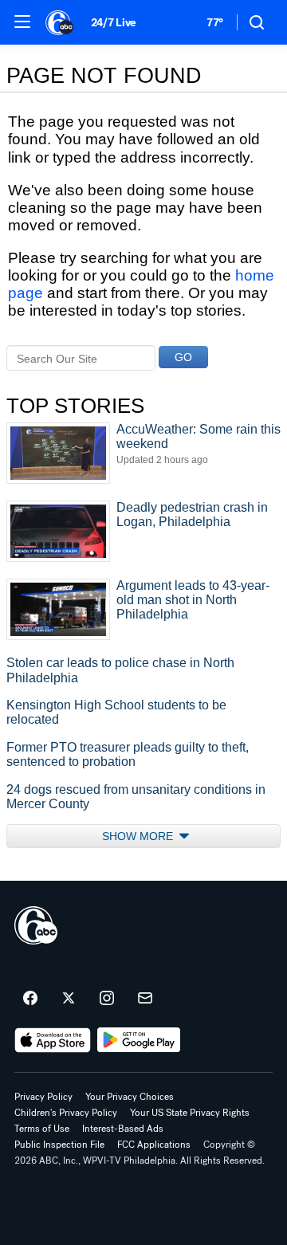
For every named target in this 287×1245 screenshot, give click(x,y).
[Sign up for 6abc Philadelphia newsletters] (145, 999)
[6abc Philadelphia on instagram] (107, 999)
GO (183, 357)
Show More (139, 836)
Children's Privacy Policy (65, 1112)
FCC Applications (154, 1144)
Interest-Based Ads (122, 1128)
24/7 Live (113, 22)
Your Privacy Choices (129, 1097)
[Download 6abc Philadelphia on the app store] (52, 1040)
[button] (22, 21)
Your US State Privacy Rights (190, 1112)
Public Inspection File (59, 1144)
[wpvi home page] (35, 925)
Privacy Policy (43, 1097)
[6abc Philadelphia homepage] (60, 22)
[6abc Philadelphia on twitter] (69, 999)
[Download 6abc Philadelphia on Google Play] (139, 1040)
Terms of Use (41, 1128)
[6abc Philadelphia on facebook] (30, 999)
